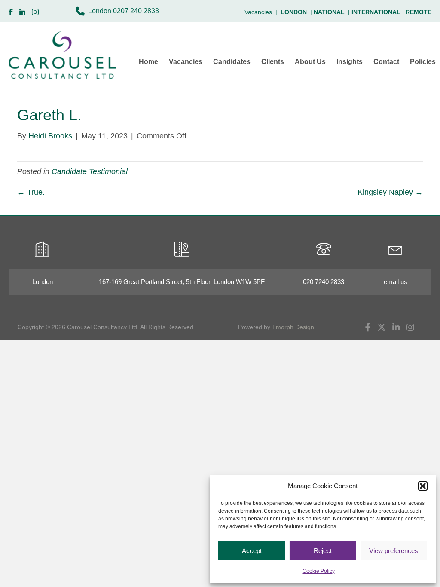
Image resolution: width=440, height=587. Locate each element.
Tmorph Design (293, 327)
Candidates (232, 61)
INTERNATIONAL (378, 12)
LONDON (294, 12)
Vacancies (185, 61)
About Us (310, 61)
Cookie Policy (318, 571)
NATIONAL (329, 12)
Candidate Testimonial (90, 171)
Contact (386, 61)
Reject (323, 550)
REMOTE (418, 12)
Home (148, 61)
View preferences (393, 550)
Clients (272, 61)
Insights (349, 61)
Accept (252, 550)
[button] (423, 486)
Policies (423, 61)
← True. (31, 192)
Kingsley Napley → (390, 192)
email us (395, 281)
